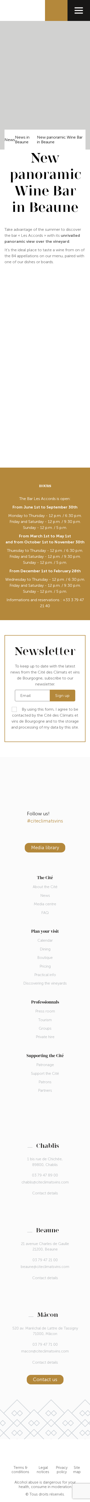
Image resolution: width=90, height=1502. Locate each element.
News (9, 139)
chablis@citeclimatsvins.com (45, 1182)
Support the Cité (45, 1073)
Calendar (45, 940)
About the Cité (45, 887)
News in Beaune (22, 139)
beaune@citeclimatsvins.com (45, 1266)
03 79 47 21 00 (45, 1260)
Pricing (45, 966)
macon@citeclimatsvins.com (45, 1351)
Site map (77, 1469)
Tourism (45, 1020)
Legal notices (43, 1469)
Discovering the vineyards (45, 983)
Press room (45, 1011)
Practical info (45, 975)
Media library (45, 847)
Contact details (45, 1193)
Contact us (45, 1379)
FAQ (45, 913)
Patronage (45, 1065)
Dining (45, 949)
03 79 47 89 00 (45, 1175)
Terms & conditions (20, 1469)
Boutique (45, 957)
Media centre (45, 904)
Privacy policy (62, 1469)
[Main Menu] (79, 10)
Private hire (45, 1037)
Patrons (45, 1082)
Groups (45, 1028)
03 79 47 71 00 (45, 1344)
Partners (45, 1090)
